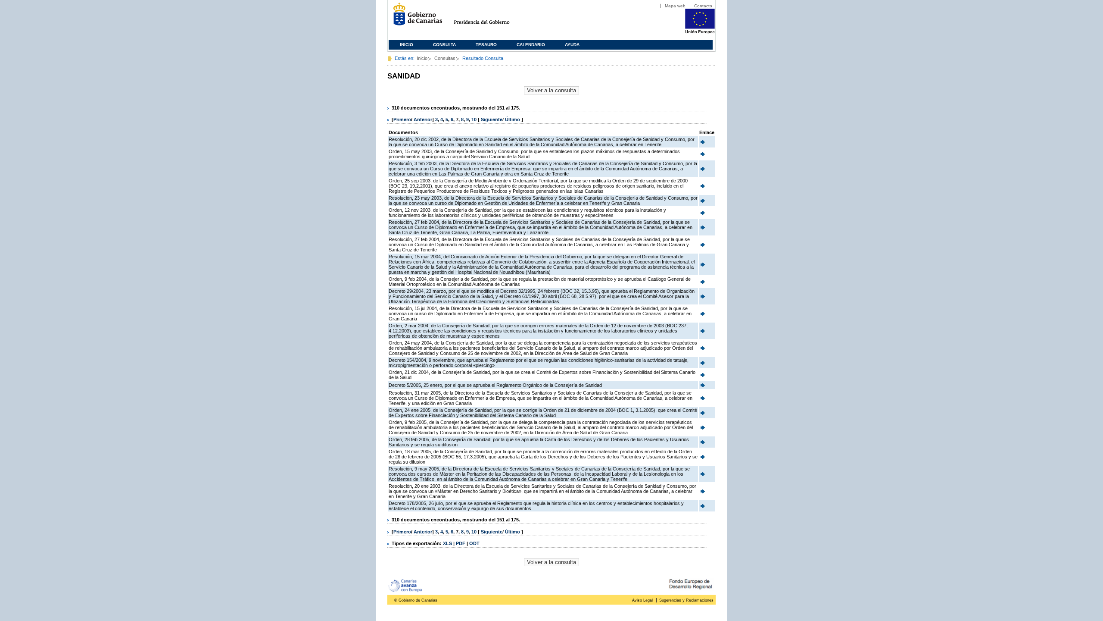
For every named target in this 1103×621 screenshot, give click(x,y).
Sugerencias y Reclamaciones (686, 600)
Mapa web (675, 5)
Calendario (531, 44)
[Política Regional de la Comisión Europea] (700, 32)
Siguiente (491, 119)
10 (474, 119)
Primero (402, 119)
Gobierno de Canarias (415, 17)
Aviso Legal (642, 600)
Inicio (406, 44)
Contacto (703, 5)
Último (513, 119)
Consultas (444, 58)
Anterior (423, 119)
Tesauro (486, 44)
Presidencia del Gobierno (490, 17)
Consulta (444, 44)
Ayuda (572, 44)
